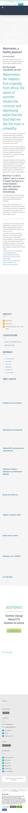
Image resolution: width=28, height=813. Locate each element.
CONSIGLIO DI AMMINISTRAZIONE (12, 342)
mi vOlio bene (8, 577)
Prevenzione (8, 364)
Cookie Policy (5, 712)
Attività (6, 733)
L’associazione (8, 730)
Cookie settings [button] (5, 806)
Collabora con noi (9, 736)
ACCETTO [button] (19, 806)
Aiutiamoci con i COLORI (11, 556)
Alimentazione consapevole (12, 430)
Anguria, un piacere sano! (12, 515)
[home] (4, 701)
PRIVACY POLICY (6, 709)
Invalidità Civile (9, 369)
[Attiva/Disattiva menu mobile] (25, 8)
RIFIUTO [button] (4, 809)
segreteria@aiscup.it (11, 727)
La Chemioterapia (9, 372)
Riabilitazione (8, 367)
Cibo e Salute (8, 361)
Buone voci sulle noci (10, 495)
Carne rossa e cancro (10, 535)
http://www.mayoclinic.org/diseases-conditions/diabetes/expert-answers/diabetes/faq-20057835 (12, 253)
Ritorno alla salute (10, 358)
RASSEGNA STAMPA (9, 345)
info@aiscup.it (19, 1)
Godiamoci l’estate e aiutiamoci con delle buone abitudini (12, 471)
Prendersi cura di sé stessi (12, 403)
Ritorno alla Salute (9, 757)
